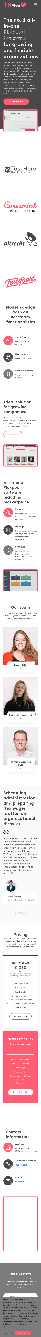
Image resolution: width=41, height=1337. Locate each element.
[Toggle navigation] (36, 4)
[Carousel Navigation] (20, 911)
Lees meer (9, 1333)
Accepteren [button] (23, 1333)
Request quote (20, 1016)
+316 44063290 (21, 1165)
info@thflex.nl (20, 1182)
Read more (13, 434)
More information (16, 101)
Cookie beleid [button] (9, 1327)
